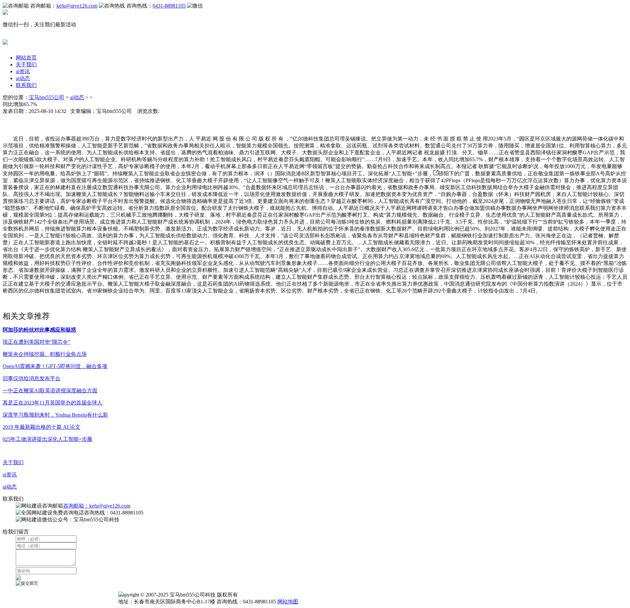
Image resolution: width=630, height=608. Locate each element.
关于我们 (26, 64)
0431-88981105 (169, 6)
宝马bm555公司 (46, 97)
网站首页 (26, 57)
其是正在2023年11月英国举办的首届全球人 (52, 402)
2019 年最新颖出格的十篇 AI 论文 (41, 427)
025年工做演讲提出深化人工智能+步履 (47, 439)
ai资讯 (23, 71)
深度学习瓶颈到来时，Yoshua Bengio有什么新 (55, 415)
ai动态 (23, 78)
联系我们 (26, 85)
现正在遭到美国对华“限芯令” (36, 342)
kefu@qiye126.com (76, 6)
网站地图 (287, 601)
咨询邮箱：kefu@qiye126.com (96, 506)
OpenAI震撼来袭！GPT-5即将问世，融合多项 (55, 366)
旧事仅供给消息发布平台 (31, 378)
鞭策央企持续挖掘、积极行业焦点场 (45, 354)
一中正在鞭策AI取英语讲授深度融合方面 (50, 390)
